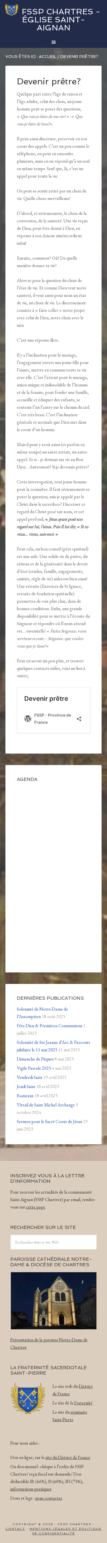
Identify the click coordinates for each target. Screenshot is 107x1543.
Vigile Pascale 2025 (34, 1068)
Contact (15, 1528)
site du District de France (67, 1457)
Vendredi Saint (30, 1077)
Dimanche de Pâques (35, 1059)
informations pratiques (30, 1489)
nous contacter (48, 1498)
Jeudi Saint (26, 1086)
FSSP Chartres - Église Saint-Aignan (61, 19)
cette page (35, 1207)
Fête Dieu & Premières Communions (49, 1026)
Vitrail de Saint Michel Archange (46, 1105)
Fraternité (83, 1403)
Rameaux (25, 1096)
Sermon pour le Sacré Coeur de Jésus (49, 1121)
